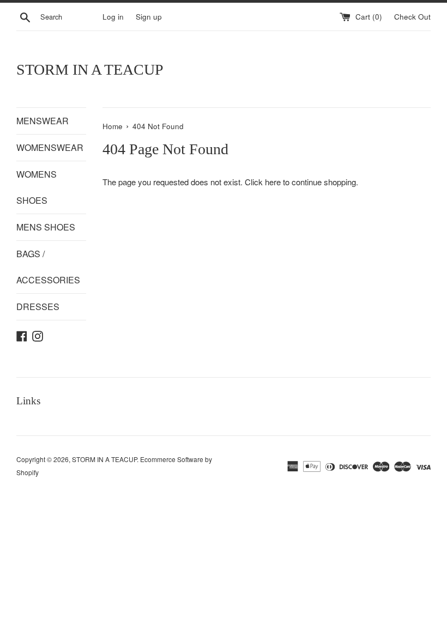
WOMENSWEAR (49, 147)
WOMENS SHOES (36, 187)
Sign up (149, 16)
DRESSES (37, 306)
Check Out (412, 16)
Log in (113, 16)
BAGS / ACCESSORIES (48, 266)
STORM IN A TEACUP (90, 69)
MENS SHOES (45, 227)
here (273, 181)
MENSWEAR (42, 120)
